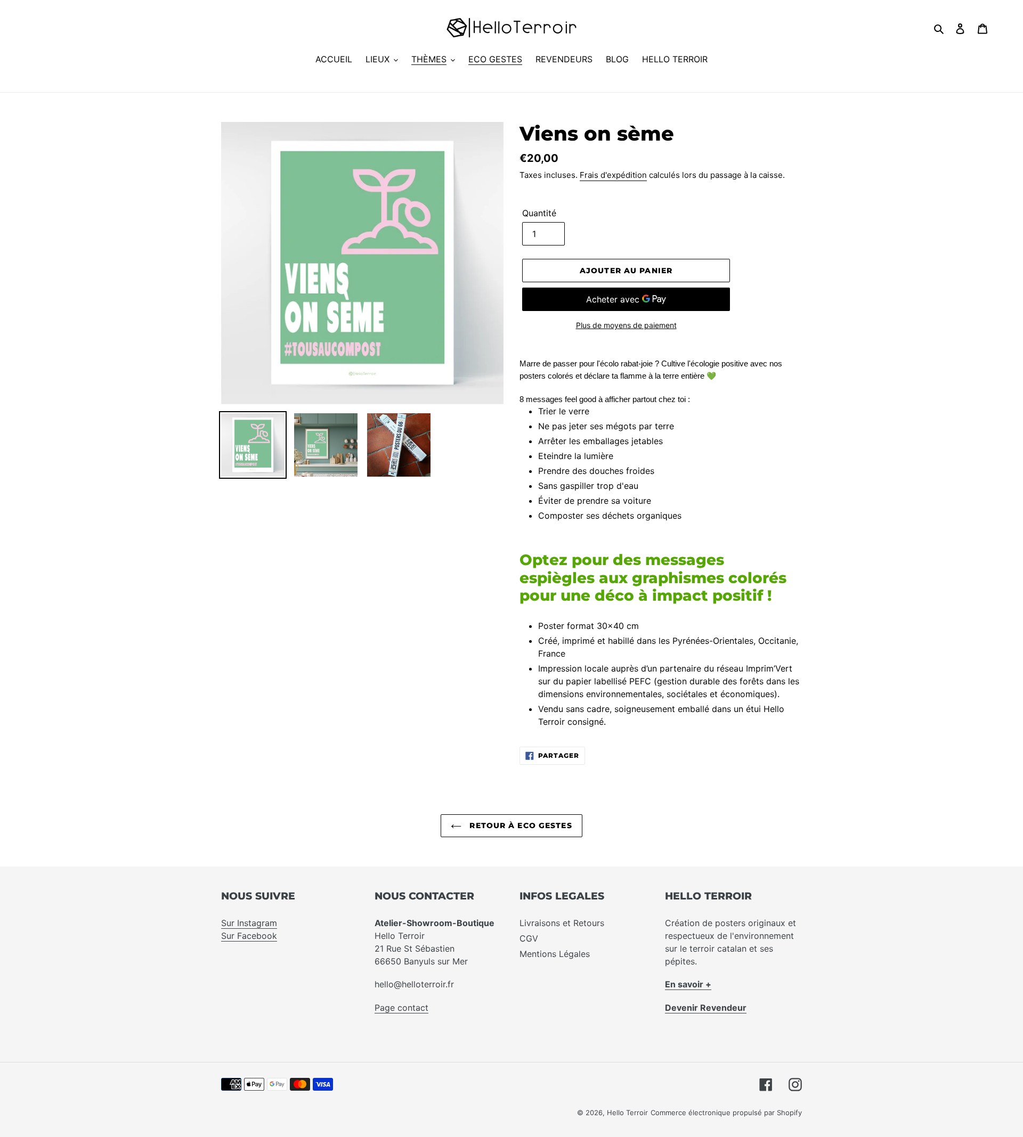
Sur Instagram (249, 923)
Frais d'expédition (613, 175)
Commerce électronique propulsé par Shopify (726, 1112)
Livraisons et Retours (561, 923)
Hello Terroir (627, 1112)
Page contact (401, 1007)
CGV (528, 938)
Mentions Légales (554, 953)
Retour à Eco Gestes (519, 825)
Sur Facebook (249, 935)
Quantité (539, 213)
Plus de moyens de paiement (626, 325)
